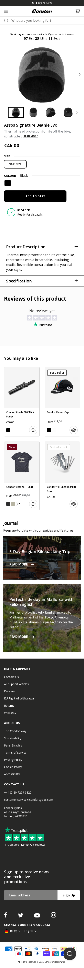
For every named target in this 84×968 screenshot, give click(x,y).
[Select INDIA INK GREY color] (8, 504)
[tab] (16, 112)
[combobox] (45, 20)
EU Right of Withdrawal (19, 698)
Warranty (10, 713)
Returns (9, 705)
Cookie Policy (13, 767)
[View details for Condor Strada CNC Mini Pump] (21, 401)
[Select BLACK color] (8, 430)
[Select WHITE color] (54, 430)
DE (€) (13, 931)
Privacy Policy (13, 760)
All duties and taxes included (64, 3)
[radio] (15, 164)
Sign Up (69, 895)
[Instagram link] (53, 916)
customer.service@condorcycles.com (28, 800)
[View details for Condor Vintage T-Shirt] (21, 476)
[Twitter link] (21, 916)
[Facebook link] (6, 916)
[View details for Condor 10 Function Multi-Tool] (62, 476)
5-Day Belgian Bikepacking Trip (39, 551)
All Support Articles (16, 684)
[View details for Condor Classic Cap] (62, 401)
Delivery (9, 691)
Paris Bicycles (13, 745)
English (28, 931)
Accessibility (12, 774)
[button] (79, 74)
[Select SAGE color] (13, 504)
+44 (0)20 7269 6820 (17, 792)
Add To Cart (35, 196)
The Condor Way (15, 731)
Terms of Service (15, 752)
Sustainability (12, 738)
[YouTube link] (37, 916)
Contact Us (11, 677)
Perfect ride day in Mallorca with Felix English (41, 602)
